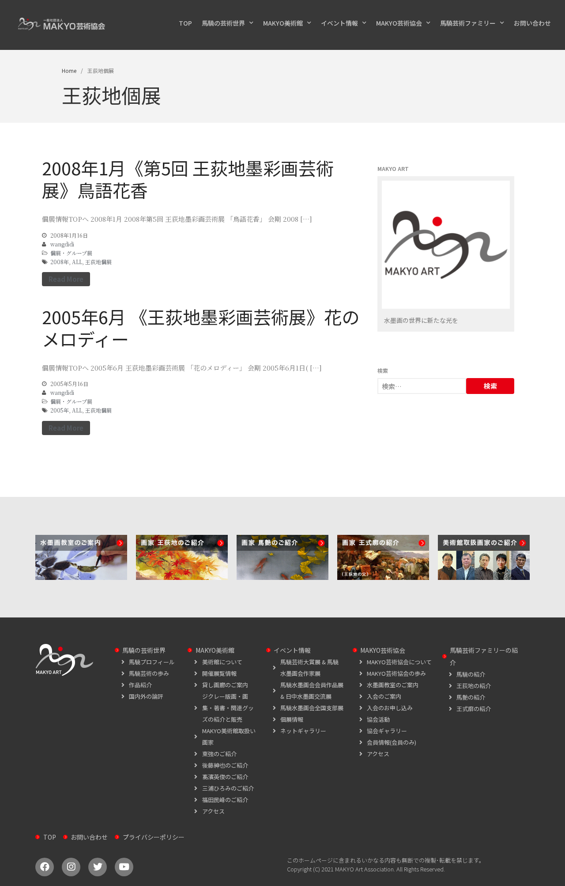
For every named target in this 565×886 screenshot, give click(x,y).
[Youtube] (124, 867)
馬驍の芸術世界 (223, 23)
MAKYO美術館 (283, 23)
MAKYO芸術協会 (399, 23)
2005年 (59, 410)
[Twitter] (97, 867)
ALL (77, 261)
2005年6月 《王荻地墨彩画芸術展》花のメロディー (200, 328)
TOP (185, 23)
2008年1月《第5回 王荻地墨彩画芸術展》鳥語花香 (188, 179)
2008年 (59, 261)
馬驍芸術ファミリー (468, 23)
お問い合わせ (532, 23)
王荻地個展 (98, 261)
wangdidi (62, 244)
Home (69, 70)
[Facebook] (44, 867)
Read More (66, 279)
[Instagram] (71, 867)
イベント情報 (339, 23)
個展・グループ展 (71, 253)
